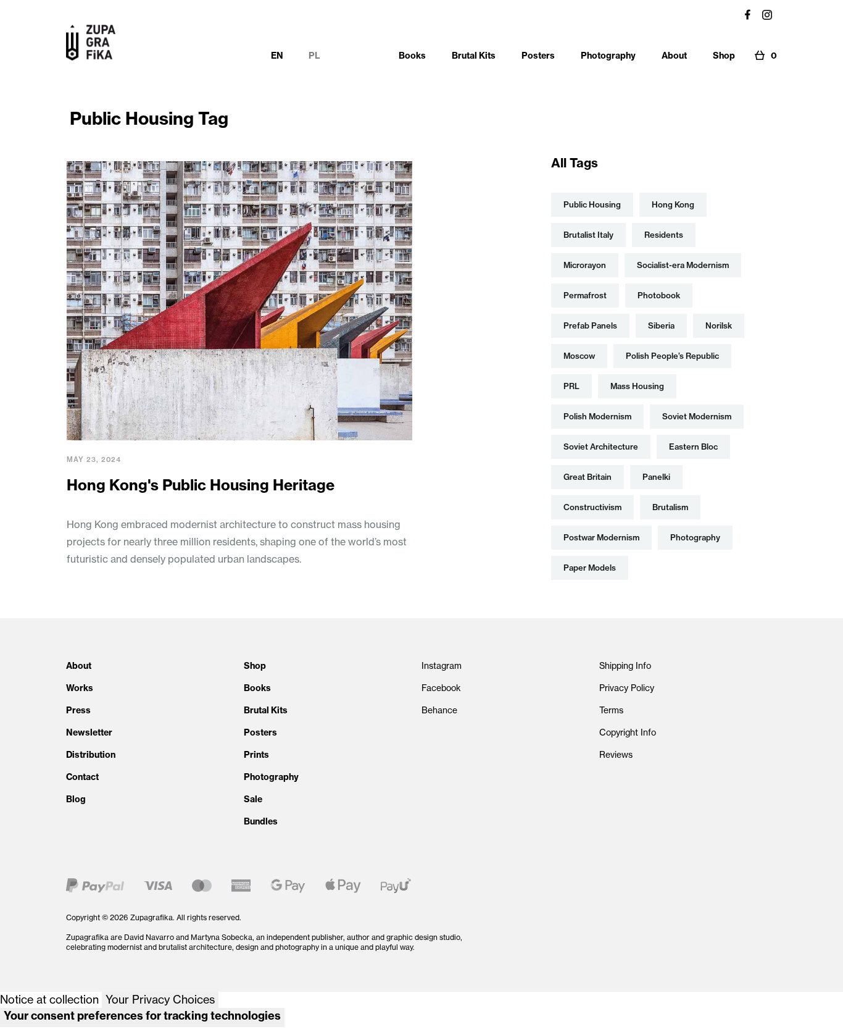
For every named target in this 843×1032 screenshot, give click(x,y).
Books (257, 688)
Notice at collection (49, 999)
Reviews (616, 754)
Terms (611, 710)
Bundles (261, 821)
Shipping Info (625, 665)
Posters (260, 732)
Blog (76, 799)
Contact (82, 776)
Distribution (90, 754)
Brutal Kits (266, 710)
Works (79, 688)
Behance (439, 710)
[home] (90, 43)
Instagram (442, 665)
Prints (256, 754)
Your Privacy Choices (160, 999)
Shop (255, 665)
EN (277, 55)
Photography (271, 776)
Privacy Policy (626, 688)
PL (314, 55)
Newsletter (89, 732)
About (78, 665)
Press (78, 710)
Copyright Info (627, 732)
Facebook (441, 688)
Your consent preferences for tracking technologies (142, 1016)
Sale (253, 799)
